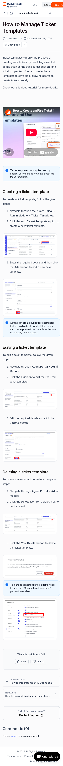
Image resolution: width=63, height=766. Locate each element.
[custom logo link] (12, 4)
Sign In (13, 736)
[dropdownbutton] (24, 44)
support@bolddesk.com (45, 761)
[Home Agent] (11, 13)
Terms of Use (14, 756)
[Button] (39, 661)
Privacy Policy (31, 756)
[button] (57, 13)
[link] (31, 681)
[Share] (50, 13)
